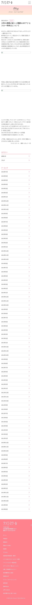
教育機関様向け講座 (8, 572)
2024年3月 (4, 284)
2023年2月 (4, 338)
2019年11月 (5, 496)
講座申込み (6, 586)
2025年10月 (5, 209)
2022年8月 (4, 363)
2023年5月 (4, 326)
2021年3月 (4, 430)
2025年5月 (4, 230)
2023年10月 (5, 305)
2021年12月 (5, 392)
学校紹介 (5, 538)
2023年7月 (4, 317)
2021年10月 (5, 401)
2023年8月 (4, 313)
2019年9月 (4, 505)
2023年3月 (4, 334)
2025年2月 (4, 242)
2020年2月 (4, 484)
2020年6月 (4, 467)
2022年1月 (4, 388)
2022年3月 (4, 380)
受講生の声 (6, 576)
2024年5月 (4, 276)
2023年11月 (5, 301)
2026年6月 (4, 176)
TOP (31, 525)
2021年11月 (5, 397)
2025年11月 (5, 205)
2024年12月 (5, 251)
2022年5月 (4, 372)
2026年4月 (4, 184)
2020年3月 (4, 480)
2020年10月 (5, 451)
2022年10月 (5, 355)
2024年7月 (4, 267)
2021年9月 (4, 405)
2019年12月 (5, 492)
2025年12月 (5, 201)
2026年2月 (4, 192)
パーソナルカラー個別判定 (9, 562)
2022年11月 (5, 351)
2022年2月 (4, 384)
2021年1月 (4, 438)
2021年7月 (4, 413)
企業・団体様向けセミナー (9, 569)
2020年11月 (5, 447)
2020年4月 (4, 476)
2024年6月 (4, 272)
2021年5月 (4, 422)
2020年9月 (4, 455)
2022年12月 (5, 347)
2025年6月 (4, 226)
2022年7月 (4, 367)
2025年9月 (4, 213)
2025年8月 (4, 217)
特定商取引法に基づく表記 (9, 593)
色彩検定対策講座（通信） (9, 555)
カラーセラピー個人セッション (11, 566)
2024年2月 (4, 288)
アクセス (5, 552)
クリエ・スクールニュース (9, 579)
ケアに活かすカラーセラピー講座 (11, 559)
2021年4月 (4, 426)
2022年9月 (4, 359)
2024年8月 (4, 263)
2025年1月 (4, 247)
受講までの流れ (7, 545)
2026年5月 (4, 180)
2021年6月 (4, 417)
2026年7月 (4, 172)
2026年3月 (4, 188)
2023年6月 (4, 322)
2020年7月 (4, 463)
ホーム (4, 535)
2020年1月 (4, 488)
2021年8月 (4, 409)
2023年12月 (5, 297)
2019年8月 (4, 509)
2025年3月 (4, 238)
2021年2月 (4, 434)
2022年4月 (4, 376)
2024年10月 (5, 259)
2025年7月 (4, 222)
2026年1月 (4, 197)
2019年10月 (5, 501)
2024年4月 (4, 280)
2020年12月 (5, 442)
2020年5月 (4, 471)
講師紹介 (5, 542)
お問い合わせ (6, 590)
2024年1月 (4, 292)
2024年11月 (5, 255)
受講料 (4, 549)
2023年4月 (4, 330)
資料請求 (5, 583)
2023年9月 (4, 309)
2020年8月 (4, 459)
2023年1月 (4, 342)
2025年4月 (4, 234)
